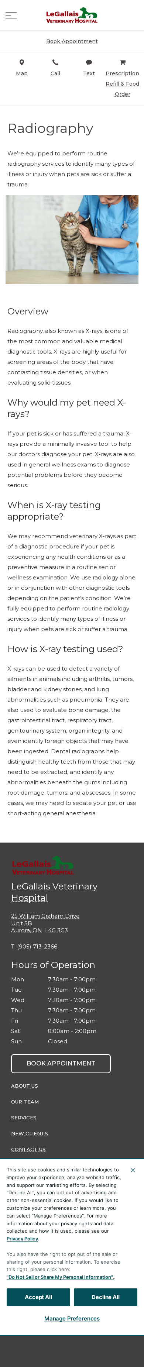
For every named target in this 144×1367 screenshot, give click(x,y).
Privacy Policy (22, 1239)
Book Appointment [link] (61, 1063)
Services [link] (24, 1117)
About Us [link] (24, 1086)
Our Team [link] (25, 1102)
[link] (72, 15)
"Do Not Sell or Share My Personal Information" (60, 1277)
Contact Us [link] (28, 1149)
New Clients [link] (29, 1133)
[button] (11, 15)
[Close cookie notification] (133, 1170)
